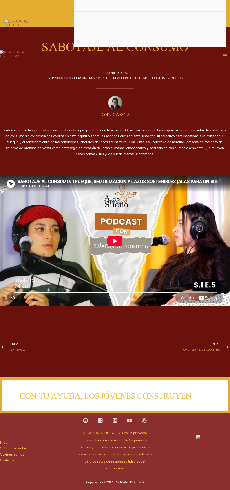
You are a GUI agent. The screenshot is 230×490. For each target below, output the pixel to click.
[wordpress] (144, 420)
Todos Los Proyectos (166, 78)
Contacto (86, 40)
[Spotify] (85, 420)
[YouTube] (129, 420)
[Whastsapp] (100, 420)
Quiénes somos (92, 29)
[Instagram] (114, 420)
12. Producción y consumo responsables (79, 78)
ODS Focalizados (93, 17)
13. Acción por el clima (130, 78)
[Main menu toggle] (225, 54)
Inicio (83, 5)
